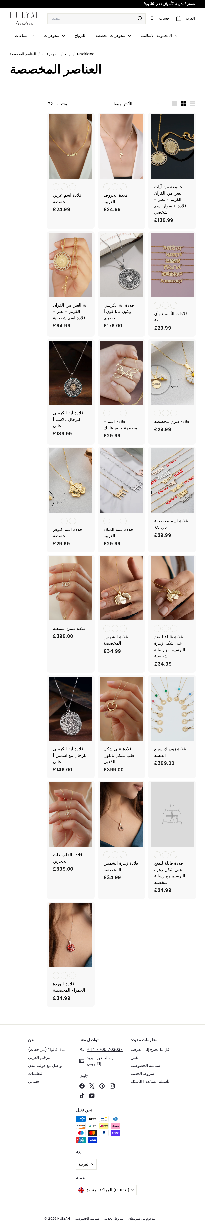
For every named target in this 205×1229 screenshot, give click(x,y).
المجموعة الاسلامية (157, 35)
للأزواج (80, 35)
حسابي (34, 1081)
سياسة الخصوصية (145, 1065)
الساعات (22, 35)
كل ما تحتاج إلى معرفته (150, 1049)
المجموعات (50, 53)
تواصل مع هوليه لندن (45, 1065)
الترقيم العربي (40, 1057)
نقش (135, 1057)
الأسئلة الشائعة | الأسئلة (150, 1081)
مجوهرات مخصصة (111, 35)
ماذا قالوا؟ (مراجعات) (46, 1049)
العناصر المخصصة (23, 53)
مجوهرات (52, 35)
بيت (67, 53)
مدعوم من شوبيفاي (142, 1218)
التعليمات (36, 1073)
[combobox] (97, 18)
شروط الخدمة (142, 1073)
